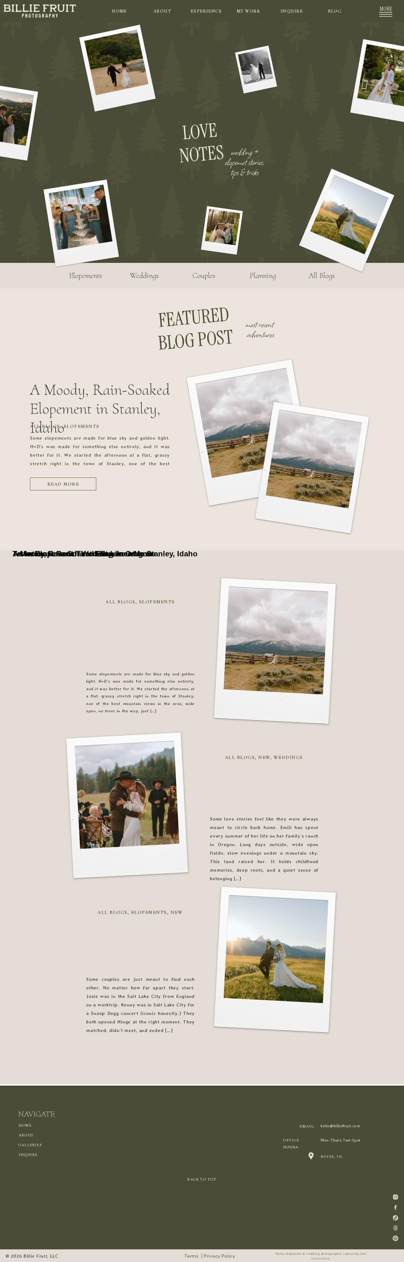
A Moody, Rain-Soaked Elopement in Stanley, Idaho (100, 408)
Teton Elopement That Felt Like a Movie (84, 553)
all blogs (45, 426)
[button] (385, 14)
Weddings (288, 757)
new (264, 757)
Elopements (81, 426)
